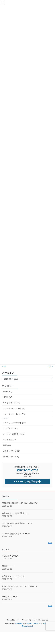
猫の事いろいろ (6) (11, 456)
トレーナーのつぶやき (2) (14, 408)
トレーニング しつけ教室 (14, 414)
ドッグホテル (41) (10, 428)
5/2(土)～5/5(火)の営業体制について (17, 523)
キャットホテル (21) (11, 403)
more (50, 543)
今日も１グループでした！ (13, 576)
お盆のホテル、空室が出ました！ (16, 513)
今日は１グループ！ (10, 596)
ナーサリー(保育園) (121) (13, 434)
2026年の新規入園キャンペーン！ (16, 533)
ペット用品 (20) (9, 439)
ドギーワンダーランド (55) (14, 423)
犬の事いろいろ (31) (11, 451)
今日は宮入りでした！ (11, 556)
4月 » (50, 366)
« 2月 (4, 366)
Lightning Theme (32, 623)
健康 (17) (7, 445)
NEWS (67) (7, 397)
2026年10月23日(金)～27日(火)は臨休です (20, 503)
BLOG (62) (7, 391)
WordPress (18, 623)
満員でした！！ (8, 566)
